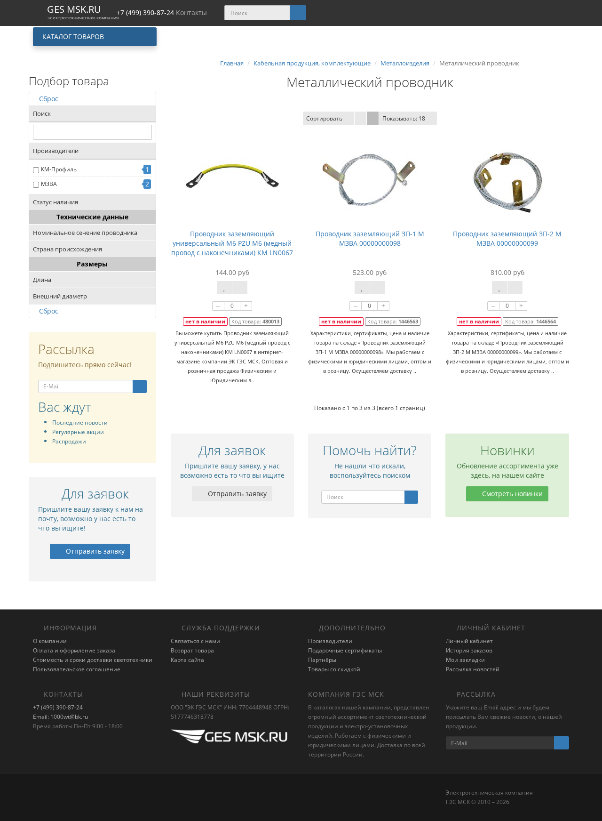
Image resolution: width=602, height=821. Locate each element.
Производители (330, 641)
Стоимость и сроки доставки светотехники (92, 660)
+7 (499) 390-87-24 (58, 707)
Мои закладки (465, 660)
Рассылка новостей (472, 669)
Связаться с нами (195, 641)
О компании (50, 641)
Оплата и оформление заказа (74, 650)
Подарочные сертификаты (345, 650)
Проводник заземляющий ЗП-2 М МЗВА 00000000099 (507, 238)
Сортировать (324, 118)
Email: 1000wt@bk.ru (60, 717)
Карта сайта (187, 660)
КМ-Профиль (59, 169)
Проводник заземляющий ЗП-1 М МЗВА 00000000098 (370, 238)
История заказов (469, 650)
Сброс (48, 98)
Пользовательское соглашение (76, 669)
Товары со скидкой (334, 669)
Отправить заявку (94, 551)
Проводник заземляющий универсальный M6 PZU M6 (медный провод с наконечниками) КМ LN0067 (232, 243)
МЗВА (49, 184)
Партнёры (322, 660)
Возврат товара (192, 650)
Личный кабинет (469, 641)
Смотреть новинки (511, 493)
